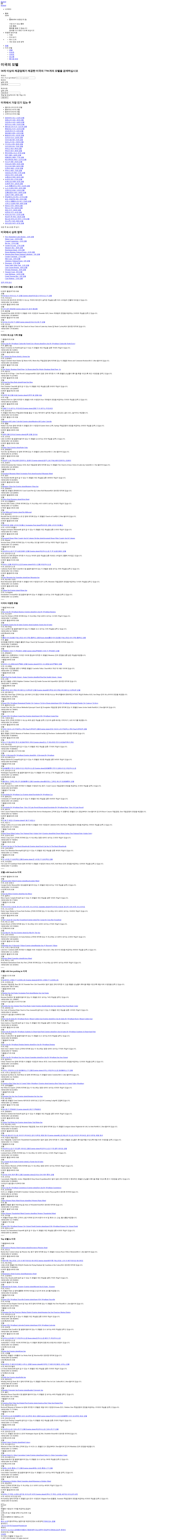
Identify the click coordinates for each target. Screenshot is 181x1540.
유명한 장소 (34, 1530)
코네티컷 (14, 131)
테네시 (14, 206)
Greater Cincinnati (15, 256)
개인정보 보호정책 (36, 1521)
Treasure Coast (13, 272)
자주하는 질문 (16, 1521)
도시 (13, 1530)
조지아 (14, 137)
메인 (13, 155)
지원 (9, 1521)
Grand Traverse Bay (15, 276)
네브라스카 (15, 173)
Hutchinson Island (15, 250)
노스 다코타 (15, 188)
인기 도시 (7, 1530)
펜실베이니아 (16, 197)
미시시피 (14, 166)
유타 (13, 210)
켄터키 (13, 151)
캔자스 (13, 148)
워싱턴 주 (15, 217)
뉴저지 (13, 179)
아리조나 (14, 122)
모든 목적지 (61, 1530)
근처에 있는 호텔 (49, 1521)
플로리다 (14, 135)
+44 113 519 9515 (7, 1526)
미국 (50, 1530)
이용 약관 (25, 1521)
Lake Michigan (14, 274)
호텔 (11, 50)
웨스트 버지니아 (17, 219)
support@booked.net (20, 1526)
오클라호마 (15, 192)
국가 (2, 1530)
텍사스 (14, 208)
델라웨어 (14, 133)
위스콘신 (14, 221)
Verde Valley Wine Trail (17, 265)
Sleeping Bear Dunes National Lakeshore (22, 254)
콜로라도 (14, 129)
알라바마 (14, 118)
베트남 (54, 1530)
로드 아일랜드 (16, 199)
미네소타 (14, 164)
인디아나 (14, 144)
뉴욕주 (14, 184)
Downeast (12, 263)
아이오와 (14, 146)
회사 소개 (4, 1521)
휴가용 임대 (13, 59)
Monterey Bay (14, 248)
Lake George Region (16, 267)
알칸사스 (14, 124)
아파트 (11, 54)
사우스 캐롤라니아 (18, 201)
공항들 (17, 1530)
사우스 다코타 (16, 203)
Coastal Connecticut (16, 241)
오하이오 (15, 190)
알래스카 (14, 120)
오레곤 (14, 195)
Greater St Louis (14, 245)
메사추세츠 (15, 159)
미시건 (13, 162)
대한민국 (42, 1530)
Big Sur (12, 243)
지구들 (27, 1530)
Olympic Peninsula (15, 270)
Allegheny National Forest (17, 261)
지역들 (22, 1530)
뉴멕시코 (14, 181)
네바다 (13, 175)
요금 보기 (5, 97)
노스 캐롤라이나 (17, 186)
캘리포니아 (16, 126)
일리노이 (14, 142)
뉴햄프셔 (14, 177)
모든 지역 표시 (6, 282)
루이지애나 (15, 153)
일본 (47, 1530)
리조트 (11, 52)
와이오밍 (14, 223)
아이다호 (14, 140)
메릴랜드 (14, 157)
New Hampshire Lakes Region (19, 237)
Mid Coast (12, 259)
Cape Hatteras (14, 278)
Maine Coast (14, 239)
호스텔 (11, 57)
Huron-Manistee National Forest (20, 252)
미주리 (14, 168)
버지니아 (14, 214)
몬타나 (13, 170)
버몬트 (13, 212)
